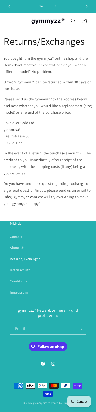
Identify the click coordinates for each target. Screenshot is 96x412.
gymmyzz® (40, 403)
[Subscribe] (80, 329)
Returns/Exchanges (25, 259)
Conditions (18, 281)
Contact (16, 236)
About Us (17, 247)
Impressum (19, 292)
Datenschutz (20, 270)
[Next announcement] (86, 6)
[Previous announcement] (9, 6)
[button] (9, 21)
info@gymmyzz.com (20, 197)
